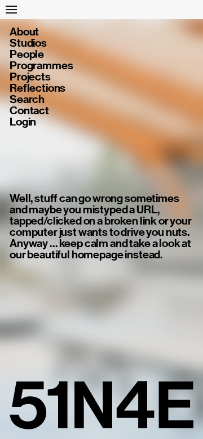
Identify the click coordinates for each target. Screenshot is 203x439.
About (24, 32)
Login (23, 122)
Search (27, 99)
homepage (97, 254)
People (27, 54)
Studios (28, 43)
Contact (29, 111)
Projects (30, 77)
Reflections (37, 88)
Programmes (41, 65)
